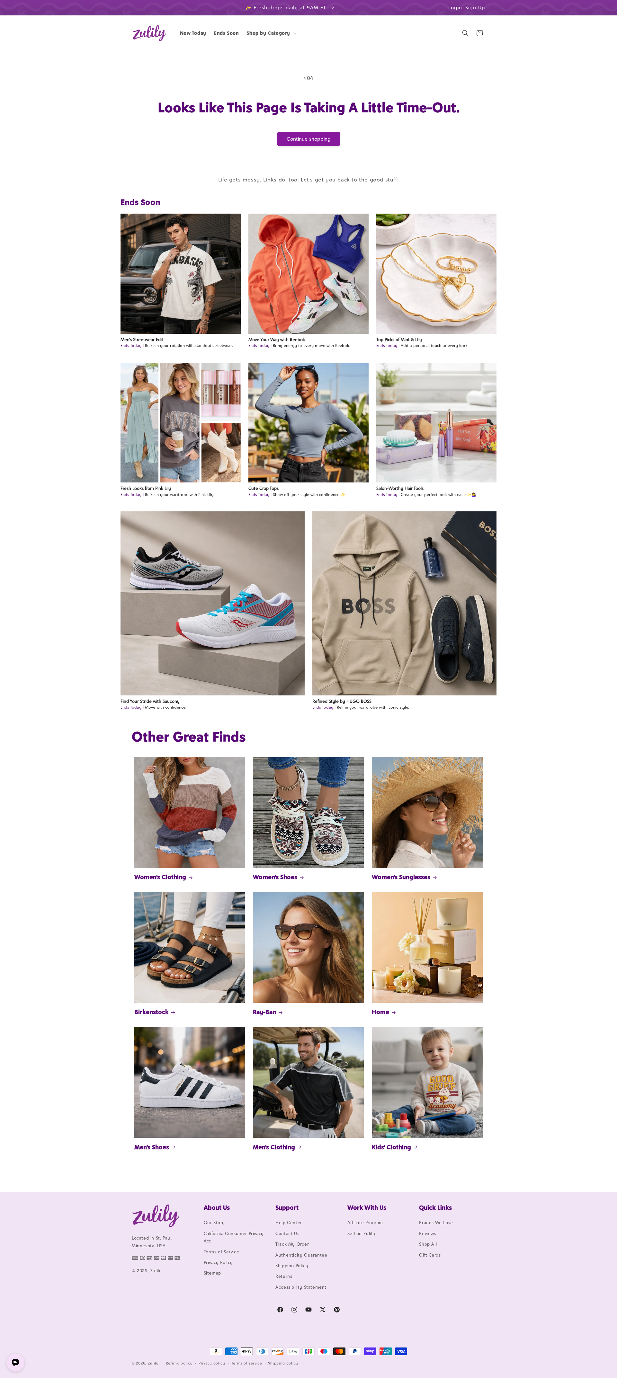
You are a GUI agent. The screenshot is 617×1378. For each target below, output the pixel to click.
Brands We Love (436, 1222)
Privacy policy (212, 1363)
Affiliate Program (365, 1222)
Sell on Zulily (361, 1233)
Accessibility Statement (300, 1287)
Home (380, 1011)
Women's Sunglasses (401, 877)
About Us (217, 1207)
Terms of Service (221, 1251)
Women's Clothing (160, 877)
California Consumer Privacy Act (234, 1237)
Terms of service (246, 1363)
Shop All (428, 1244)
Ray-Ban (264, 1011)
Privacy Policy (218, 1262)
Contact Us (287, 1233)
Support (287, 1207)
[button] (271, 33)
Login (455, 7)
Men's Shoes (151, 1146)
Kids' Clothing (391, 1146)
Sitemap (212, 1273)
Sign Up (475, 7)
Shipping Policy (291, 1265)
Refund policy (179, 1363)
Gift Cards (430, 1255)
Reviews (427, 1233)
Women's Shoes (275, 877)
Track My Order (292, 1244)
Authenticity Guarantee (301, 1255)
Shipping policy (283, 1363)
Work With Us (366, 1207)
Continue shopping (309, 139)
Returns (283, 1276)
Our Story (214, 1222)
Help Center (288, 1222)
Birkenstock (151, 1011)
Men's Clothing (274, 1146)
